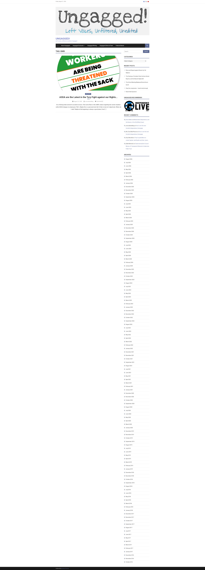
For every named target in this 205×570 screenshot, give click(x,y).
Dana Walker (129, 119)
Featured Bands (120, 45)
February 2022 (129, 345)
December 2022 (130, 310)
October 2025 (129, 193)
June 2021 (128, 372)
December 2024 (130, 228)
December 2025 (130, 186)
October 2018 (129, 479)
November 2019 (130, 434)
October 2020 (129, 400)
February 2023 (129, 303)
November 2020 (130, 396)
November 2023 (130, 272)
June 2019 (128, 451)
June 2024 (128, 248)
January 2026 (129, 183)
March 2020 (129, 424)
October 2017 (129, 520)
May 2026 (128, 169)
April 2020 (128, 420)
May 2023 (128, 293)
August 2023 (129, 283)
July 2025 (128, 204)
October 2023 (129, 276)
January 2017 (129, 551)
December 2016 (130, 555)
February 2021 (129, 386)
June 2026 (128, 166)
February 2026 (129, 179)
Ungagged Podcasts (78, 45)
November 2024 (130, 231)
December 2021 (130, 352)
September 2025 (130, 197)
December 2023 (130, 269)
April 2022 (128, 338)
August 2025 (129, 200)
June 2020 (128, 414)
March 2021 (129, 383)
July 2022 (128, 327)
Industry (88, 93)
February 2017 (129, 548)
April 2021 (128, 379)
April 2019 (128, 458)
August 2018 (129, 486)
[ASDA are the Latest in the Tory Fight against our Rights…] (88, 73)
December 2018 (130, 472)
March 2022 (129, 341)
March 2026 (129, 176)
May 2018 (128, 496)
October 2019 (129, 438)
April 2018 (128, 500)
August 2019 (129, 445)
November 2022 (130, 314)
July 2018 (128, 489)
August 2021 (129, 365)
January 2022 (129, 348)
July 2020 (128, 410)
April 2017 (128, 541)
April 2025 (128, 214)
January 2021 (129, 389)
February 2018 (129, 507)
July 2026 (128, 162)
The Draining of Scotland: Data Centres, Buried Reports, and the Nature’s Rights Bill (137, 77)
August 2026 (129, 159)
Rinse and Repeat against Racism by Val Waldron (136, 71)
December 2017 (130, 513)
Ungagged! (63, 38)
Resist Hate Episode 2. (131, 91)
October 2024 (129, 235)
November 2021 (130, 355)
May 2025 (128, 210)
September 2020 (130, 403)
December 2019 (130, 431)
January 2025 (129, 224)
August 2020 (129, 407)
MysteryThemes (65, 568)
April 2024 (128, 255)
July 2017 (128, 531)
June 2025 (128, 207)
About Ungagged (65, 45)
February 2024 (129, 262)
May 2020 (128, 417)
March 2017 (129, 544)
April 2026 (128, 173)
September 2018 (130, 482)
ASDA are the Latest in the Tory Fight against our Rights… (88, 97)
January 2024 (129, 266)
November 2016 (130, 558)
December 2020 (130, 393)
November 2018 (130, 476)
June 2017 (128, 534)
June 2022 (128, 331)
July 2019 (128, 448)
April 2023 (128, 296)
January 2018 (129, 510)
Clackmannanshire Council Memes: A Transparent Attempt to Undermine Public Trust (137, 146)
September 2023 (130, 279)
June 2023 (128, 290)
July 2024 (128, 245)
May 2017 (128, 538)
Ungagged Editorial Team (106, 45)
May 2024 (128, 252)
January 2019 (129, 469)
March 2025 (129, 217)
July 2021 (128, 369)
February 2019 (129, 465)
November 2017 (130, 517)
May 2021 (128, 376)
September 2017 (130, 524)
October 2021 (129, 358)
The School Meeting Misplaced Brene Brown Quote (137, 83)
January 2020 (129, 427)
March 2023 (129, 300)
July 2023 (128, 286)
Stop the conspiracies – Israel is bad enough (137, 88)
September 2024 (130, 238)
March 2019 (129, 462)
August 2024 (129, 241)
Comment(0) (99, 101)
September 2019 (130, 441)
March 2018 (129, 503)
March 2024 (129, 259)
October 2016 (129, 562)
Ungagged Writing (92, 45)
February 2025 (129, 221)
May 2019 (128, 455)
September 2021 (130, 362)
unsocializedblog (89, 101)
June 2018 (128, 493)
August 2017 (129, 527)
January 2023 (129, 307)
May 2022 (128, 334)
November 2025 (130, 190)
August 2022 (129, 324)
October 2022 (129, 317)
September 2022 (130, 321)
